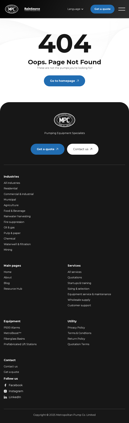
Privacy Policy (76, 327)
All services (74, 272)
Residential (11, 188)
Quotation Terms (78, 344)
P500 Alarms (12, 327)
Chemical (9, 238)
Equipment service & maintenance (89, 294)
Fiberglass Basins (14, 338)
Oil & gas (9, 227)
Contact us (82, 149)
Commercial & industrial (19, 194)
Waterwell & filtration (17, 244)
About (8, 277)
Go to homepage (64, 81)
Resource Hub (13, 288)
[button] (75, 9)
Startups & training (79, 283)
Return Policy (76, 338)
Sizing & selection (78, 288)
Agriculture (11, 205)
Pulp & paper (12, 233)
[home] (10, 9)
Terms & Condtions (79, 333)
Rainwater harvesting (17, 216)
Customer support (79, 305)
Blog (7, 283)
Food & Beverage (14, 210)
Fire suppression (14, 222)
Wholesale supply (79, 299)
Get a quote (102, 9)
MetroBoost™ (12, 333)
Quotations (75, 277)
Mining (8, 249)
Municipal (10, 199)
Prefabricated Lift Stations (20, 344)
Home (7, 272)
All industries (12, 182)
